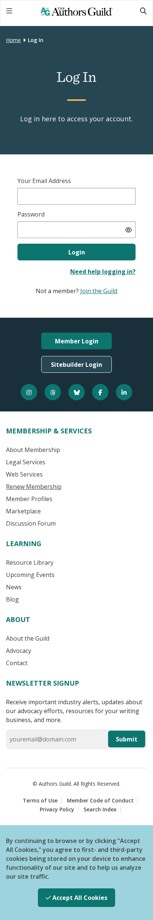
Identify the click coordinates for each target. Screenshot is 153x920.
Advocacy (18, 651)
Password (31, 214)
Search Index (100, 809)
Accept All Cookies (79, 898)
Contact (16, 663)
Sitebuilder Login (76, 364)
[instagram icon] (29, 392)
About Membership (33, 450)
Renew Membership (34, 487)
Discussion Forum (31, 523)
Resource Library (29, 562)
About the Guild (27, 638)
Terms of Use (40, 800)
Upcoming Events (30, 575)
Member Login (76, 341)
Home (13, 40)
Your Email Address (44, 181)
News (14, 587)
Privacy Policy (57, 809)
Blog (12, 599)
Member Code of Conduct (100, 800)
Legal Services (25, 462)
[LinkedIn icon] (124, 392)
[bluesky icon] (76, 392)
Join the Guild (98, 291)
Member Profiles (29, 499)
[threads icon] (53, 392)
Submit (126, 739)
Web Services (24, 474)
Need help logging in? (103, 272)
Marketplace (23, 511)
